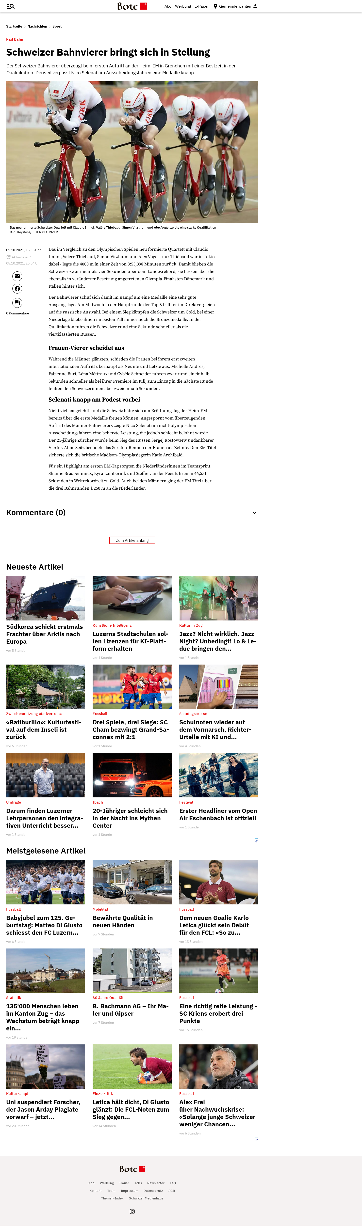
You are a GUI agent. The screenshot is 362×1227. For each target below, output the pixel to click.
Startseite (14, 26)
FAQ (173, 1183)
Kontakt (96, 1191)
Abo (168, 6)
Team (111, 1191)
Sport (57, 26)
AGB (171, 1191)
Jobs (138, 1183)
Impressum (129, 1191)
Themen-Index (112, 1198)
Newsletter (156, 1183)
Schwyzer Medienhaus (146, 1198)
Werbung (183, 6)
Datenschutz (153, 1191)
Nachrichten (37, 26)
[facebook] (30, 291)
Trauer (124, 1183)
